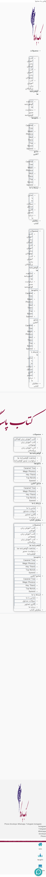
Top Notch (30, 144)
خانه (40, 849)
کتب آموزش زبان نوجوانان (29, 73)
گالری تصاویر (30, 211)
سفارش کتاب (35, 222)
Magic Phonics (29, 133)
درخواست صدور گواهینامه (29, 113)
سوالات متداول (30, 205)
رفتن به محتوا (40, 1)
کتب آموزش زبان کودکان (30, 62)
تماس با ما (30, 508)
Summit (30, 149)
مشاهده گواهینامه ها (29, 104)
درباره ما (32, 607)
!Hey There (30, 138)
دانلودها (34, 118)
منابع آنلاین (35, 153)
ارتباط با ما (33, 187)
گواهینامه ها (34, 92)
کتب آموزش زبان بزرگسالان (28, 449)
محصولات (34, 50)
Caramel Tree (29, 127)
